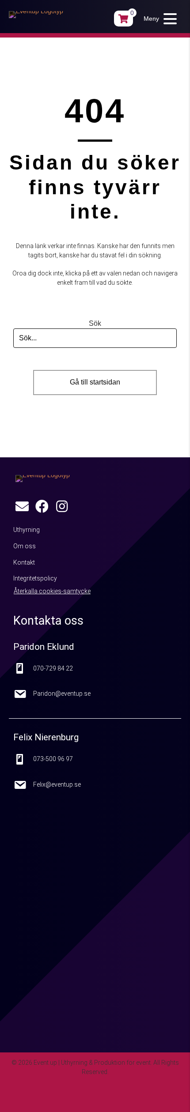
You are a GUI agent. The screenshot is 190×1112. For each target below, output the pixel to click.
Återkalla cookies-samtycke (52, 591)
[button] (158, 19)
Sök (95, 323)
